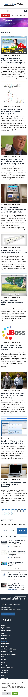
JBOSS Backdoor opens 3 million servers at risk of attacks (12, 347)
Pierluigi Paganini (7, 55)
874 (21, 510)
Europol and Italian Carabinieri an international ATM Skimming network (14, 209)
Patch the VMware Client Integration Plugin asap (12, 442)
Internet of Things (7, 652)
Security (10, 546)
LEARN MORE (8, 614)
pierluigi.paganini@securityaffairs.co (11, 609)
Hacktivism (5, 644)
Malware (4, 657)
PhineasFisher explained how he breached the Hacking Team (12, 111)
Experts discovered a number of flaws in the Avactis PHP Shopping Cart (13, 60)
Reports (10, 557)
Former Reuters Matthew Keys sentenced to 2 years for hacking (12, 395)
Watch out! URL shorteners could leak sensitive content (14, 251)
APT (2, 633)
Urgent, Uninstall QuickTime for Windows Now (12, 302)
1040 (9, 513)
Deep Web (4, 638)
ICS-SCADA (5, 673)
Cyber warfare (12, 589)
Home (3, 625)
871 (12, 510)
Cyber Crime (11, 579)
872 (15, 510)
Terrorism (4, 670)
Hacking (4, 641)
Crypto (3, 675)
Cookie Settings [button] (6, 693)
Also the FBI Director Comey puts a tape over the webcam (13, 484)
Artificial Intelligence (8, 649)
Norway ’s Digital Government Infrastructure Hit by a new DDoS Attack (16, 585)
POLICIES (4, 678)
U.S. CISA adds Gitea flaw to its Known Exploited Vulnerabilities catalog (16, 542)
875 (24, 510)
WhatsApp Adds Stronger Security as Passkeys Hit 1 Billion (16, 563)
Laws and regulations (8, 654)
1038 (3, 513)
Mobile (3, 659)
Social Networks (7, 667)
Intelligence (5, 646)
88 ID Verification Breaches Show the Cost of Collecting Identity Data (17, 553)
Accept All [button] (15, 693)
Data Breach (5, 636)
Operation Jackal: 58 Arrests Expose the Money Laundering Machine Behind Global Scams (17, 574)
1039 (6, 513)
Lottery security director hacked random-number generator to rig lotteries (12, 161)
